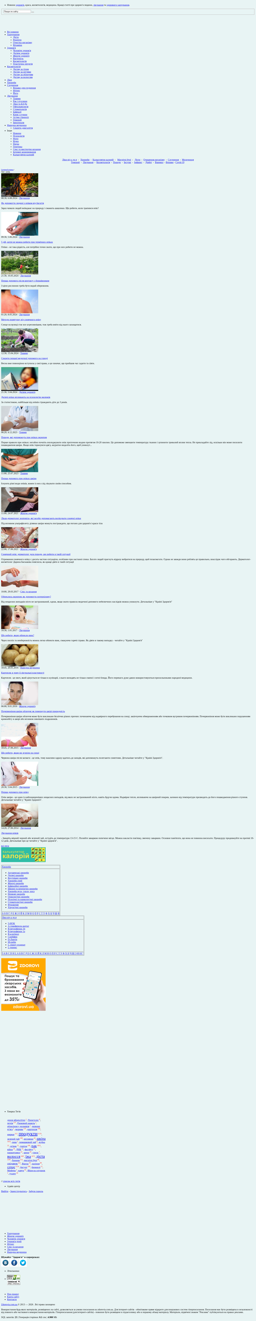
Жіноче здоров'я (21, 56)
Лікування (12, 96)
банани (16, 1160)
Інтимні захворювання (24, 152)
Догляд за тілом (21, 69)
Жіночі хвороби (16, 883)
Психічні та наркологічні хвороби (25, 899)
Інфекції (17, 112)
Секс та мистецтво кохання (27, 149)
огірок (13, 1146)
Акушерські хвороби (18, 872)
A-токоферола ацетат (18, 926)
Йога (15, 93)
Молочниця (188, 159)
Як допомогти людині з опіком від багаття (22, 203)
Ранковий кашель (26, 1123)
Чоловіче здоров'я (22, 50)
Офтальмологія (20, 106)
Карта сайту (13, 1296)
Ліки (9, 80)
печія (10, 1123)
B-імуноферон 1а (16, 931)
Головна (4, 170)
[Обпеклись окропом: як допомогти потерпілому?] (19, 589)
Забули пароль (36, 1191)
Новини (17, 133)
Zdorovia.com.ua (9, 1304)
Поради (117, 162)
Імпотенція (18, 122)
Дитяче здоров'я (21, 53)
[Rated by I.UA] (13, 1279)
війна (10, 1149)
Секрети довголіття (23, 128)
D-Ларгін (12, 939)
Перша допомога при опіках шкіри (18, 478)
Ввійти (4, 1191)
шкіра (41, 1138)
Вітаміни (17, 45)
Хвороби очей (15, 880)
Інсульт (127, 162)
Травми (17, 98)
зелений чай (13, 1139)
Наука (16, 144)
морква (19, 1129)
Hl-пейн (12, 942)
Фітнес (16, 90)
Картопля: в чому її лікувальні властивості (22, 672)
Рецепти (17, 40)
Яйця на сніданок (36, 1170)
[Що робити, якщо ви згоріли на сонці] (19, 745)
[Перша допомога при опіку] (19, 785)
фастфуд (29, 1149)
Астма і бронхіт (21, 117)
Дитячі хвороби (16, 875)
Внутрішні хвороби (18, 878)
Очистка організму (22, 42)
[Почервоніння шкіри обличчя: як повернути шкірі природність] (19, 704)
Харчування (13, 34)
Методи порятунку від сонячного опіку (21, 319)
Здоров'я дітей (14, 1241)
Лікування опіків (9, 833)
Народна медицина (17, 125)
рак (34, 1146)
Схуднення (12, 85)
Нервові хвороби (16, 894)
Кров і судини (20, 114)
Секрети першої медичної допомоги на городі (24, 358)
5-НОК (11, 923)
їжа (28, 1156)
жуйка (42, 1142)
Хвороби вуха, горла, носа (21, 891)
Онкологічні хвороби (18, 896)
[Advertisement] (23, 1060)
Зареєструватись (18, 1191)
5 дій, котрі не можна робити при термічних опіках (27, 242)
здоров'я (20, 5)
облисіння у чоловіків (18, 1126)
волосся (13, 1156)
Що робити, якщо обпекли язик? (17, 635)
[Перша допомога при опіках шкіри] (19, 471)
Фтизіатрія (13, 904)
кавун (21, 1170)
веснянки (28, 1139)
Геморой (17, 120)
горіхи (23, 1146)
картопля (32, 1129)
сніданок (12, 1163)
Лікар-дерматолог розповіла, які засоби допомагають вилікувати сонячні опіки (41, 518)
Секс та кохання (28, 591)
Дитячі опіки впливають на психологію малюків (25, 397)
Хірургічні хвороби (18, 907)
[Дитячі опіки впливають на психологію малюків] (19, 390)
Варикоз (159, 162)
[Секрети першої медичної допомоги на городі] (19, 351)
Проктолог (33, 1120)
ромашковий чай (27, 1142)
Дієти (16, 37)
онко (14, 1142)
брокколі (36, 1167)
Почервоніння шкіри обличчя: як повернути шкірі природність (33, 711)
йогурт (23, 1167)
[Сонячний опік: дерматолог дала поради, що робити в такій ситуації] (19, 547)
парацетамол (13, 1152)
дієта (40, 1156)
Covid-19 (179, 162)
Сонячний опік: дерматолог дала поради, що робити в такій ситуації (35, 554)
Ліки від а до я (69, 159)
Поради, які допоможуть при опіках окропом (24, 437)
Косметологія (20, 61)
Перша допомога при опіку (15, 792)
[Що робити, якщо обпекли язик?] (19, 628)
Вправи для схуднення (24, 88)
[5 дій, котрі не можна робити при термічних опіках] (19, 235)
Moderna (11, 1170)
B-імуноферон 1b (16, 928)
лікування (98, 5)
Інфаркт (138, 162)
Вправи (169, 162)
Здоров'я (11, 48)
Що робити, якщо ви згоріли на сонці (20, 753)
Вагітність (18, 58)
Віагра (25, 1163)
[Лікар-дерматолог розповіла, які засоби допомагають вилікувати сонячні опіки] (19, 511)
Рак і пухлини (20, 101)
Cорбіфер (12, 936)
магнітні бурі (30, 1160)
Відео (16, 141)
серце (11, 1167)
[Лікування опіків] (19, 826)
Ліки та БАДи (20, 104)
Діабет (148, 162)
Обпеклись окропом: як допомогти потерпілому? (26, 596)
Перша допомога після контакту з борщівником (25, 280)
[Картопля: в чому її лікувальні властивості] (19, 665)
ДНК (18, 1149)
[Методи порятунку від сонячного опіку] (19, 312)
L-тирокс (12, 947)
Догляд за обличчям (23, 74)
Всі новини (13, 32)
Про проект (13, 1294)
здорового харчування (118, 5)
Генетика (17, 146)
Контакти (12, 1299)
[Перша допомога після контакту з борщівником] (19, 273)
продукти (28, 1133)
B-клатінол (13, 934)
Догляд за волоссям (23, 77)
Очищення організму (154, 159)
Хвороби (11, 82)
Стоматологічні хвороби (20, 902)
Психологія (18, 136)
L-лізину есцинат (16, 945)
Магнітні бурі (124, 159)
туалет (12, 1173)
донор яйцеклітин (16, 1120)
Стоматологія (20, 109)
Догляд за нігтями (22, 72)
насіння (36, 1163)
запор (26, 1152)
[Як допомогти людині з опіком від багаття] (19, 196)
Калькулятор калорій (23, 154)
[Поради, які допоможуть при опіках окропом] (19, 430)
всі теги (5, 846)
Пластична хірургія (23, 64)
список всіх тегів (11, 1181)
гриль (35, 1152)
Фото (15, 138)
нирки (10, 1134)
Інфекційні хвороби (18, 886)
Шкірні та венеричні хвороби (23, 888)
